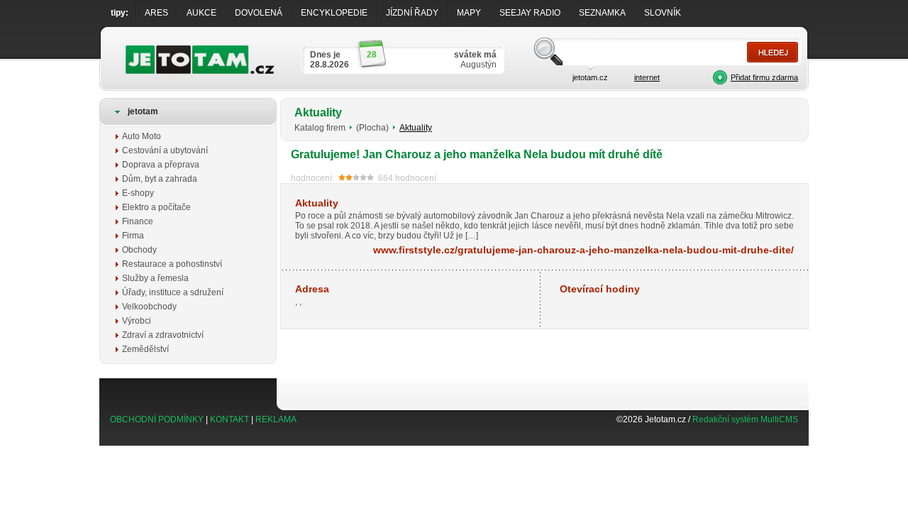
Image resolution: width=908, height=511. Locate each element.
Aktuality (415, 128)
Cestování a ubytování (165, 150)
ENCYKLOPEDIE (334, 13)
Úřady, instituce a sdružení (172, 292)
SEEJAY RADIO (529, 13)
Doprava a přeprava (160, 165)
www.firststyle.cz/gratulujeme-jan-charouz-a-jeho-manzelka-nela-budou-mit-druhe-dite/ (583, 250)
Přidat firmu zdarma (764, 77)
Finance (137, 221)
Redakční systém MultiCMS (745, 419)
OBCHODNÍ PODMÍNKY (157, 419)
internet (647, 77)
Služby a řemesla (155, 278)
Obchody (139, 250)
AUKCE (201, 13)
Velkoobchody (149, 307)
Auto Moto (141, 136)
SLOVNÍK (662, 13)
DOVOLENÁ (258, 13)
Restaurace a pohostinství (172, 264)
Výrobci (136, 321)
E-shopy (138, 193)
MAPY (469, 13)
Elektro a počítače (156, 207)
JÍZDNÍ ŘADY (412, 13)
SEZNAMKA (602, 13)
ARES (156, 13)
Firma (133, 236)
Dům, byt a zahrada (159, 179)
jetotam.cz (590, 77)
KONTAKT (229, 419)
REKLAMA (276, 419)
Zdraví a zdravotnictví (163, 335)
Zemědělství (145, 349)
